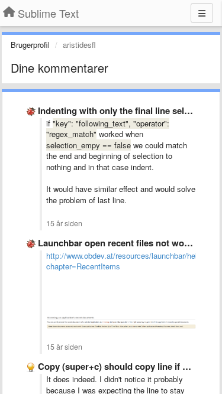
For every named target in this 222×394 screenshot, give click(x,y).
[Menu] (202, 13)
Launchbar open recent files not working (121, 242)
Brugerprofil (30, 44)
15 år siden (64, 223)
